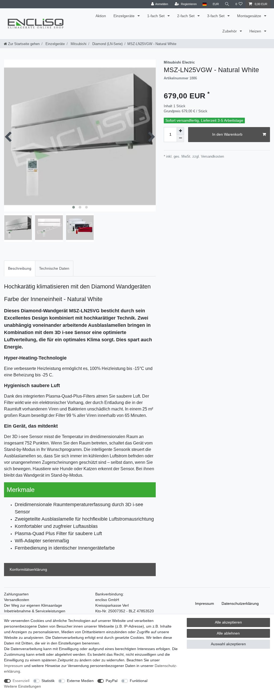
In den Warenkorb (227, 134)
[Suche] (227, 4)
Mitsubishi (78, 44)
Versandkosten (16, 600)
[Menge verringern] (180, 138)
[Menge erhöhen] (180, 131)
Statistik (48, 681)
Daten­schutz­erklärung (240, 603)
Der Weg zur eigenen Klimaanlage (33, 605)
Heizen (255, 31)
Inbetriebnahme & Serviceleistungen (34, 611)
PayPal (111, 681)
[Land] (205, 4)
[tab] (19, 268)
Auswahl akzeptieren (228, 644)
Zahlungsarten (16, 594)
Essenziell (21, 681)
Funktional (138, 681)
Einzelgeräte (124, 16)
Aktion (101, 16)
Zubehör (230, 31)
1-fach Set (156, 16)
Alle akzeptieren (228, 622)
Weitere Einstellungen (22, 686)
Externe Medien (80, 681)
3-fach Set (216, 16)
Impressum (204, 603)
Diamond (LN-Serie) (107, 44)
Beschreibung (19, 268)
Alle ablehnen (228, 633)
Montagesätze (249, 16)
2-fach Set (186, 16)
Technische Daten (54, 268)
